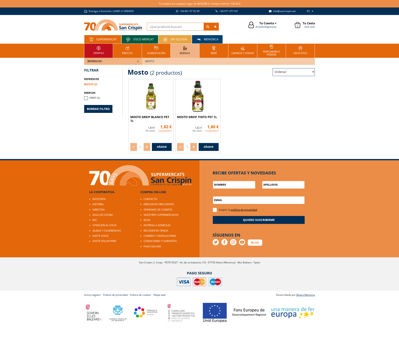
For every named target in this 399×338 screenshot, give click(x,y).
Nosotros (99, 199)
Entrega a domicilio (157, 225)
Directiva (98, 209)
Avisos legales (92, 294)
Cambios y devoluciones (160, 235)
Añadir (162, 146)
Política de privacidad (115, 294)
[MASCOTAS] (300, 50)
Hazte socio (100, 235)
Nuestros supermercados (161, 214)
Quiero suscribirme (259, 220)
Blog (147, 220)
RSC (94, 220)
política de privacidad (244, 210)
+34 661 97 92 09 (189, 11)
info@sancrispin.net (284, 11)
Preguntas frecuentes (159, 204)
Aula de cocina (102, 214)
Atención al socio (104, 225)
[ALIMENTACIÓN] (156, 50)
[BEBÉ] (214, 50)
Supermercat (106, 39)
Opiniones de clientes (158, 209)
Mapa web (160, 294)
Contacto (150, 199)
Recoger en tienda (156, 230)
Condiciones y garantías (160, 241)
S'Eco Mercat (143, 39)
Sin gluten (178, 39)
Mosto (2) (90, 84)
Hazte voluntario (104, 241)
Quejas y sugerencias (106, 230)
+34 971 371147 (228, 11)
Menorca (210, 39)
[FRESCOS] (127, 50)
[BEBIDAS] (185, 50)
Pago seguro (152, 246)
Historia (97, 204)
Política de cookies (140, 294)
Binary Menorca (305, 294)
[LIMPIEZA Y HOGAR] (242, 50)
